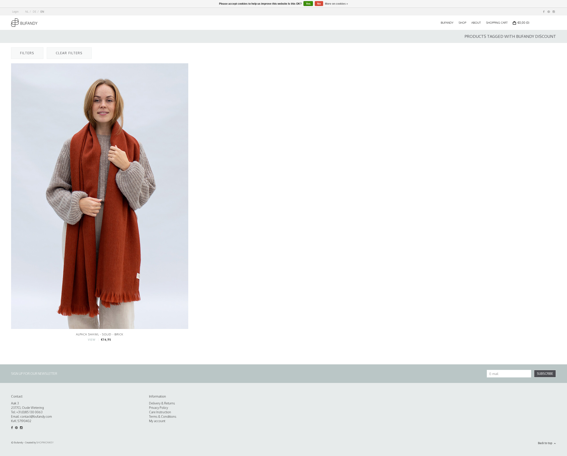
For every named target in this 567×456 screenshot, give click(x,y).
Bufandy (447, 22)
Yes (308, 3)
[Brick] (99, 196)
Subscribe (545, 373)
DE (34, 11)
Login (15, 11)
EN (42, 11)
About (476, 22)
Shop (462, 22)
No (319, 3)
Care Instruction (160, 412)
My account (157, 421)
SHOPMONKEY (45, 442)
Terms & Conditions (162, 416)
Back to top (545, 443)
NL (27, 11)
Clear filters (69, 53)
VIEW (91, 339)
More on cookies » (336, 3)
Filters (27, 53)
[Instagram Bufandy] (554, 11)
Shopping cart (497, 22)
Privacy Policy (158, 408)
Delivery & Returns (162, 403)
